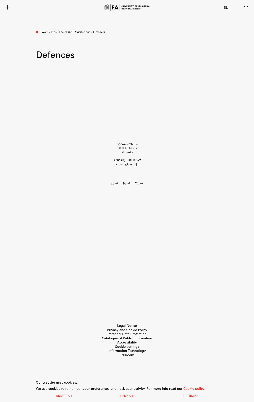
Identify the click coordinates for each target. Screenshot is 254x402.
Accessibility (127, 342)
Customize (189, 396)
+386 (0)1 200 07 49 (127, 160)
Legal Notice (127, 325)
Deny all (127, 396)
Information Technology (127, 350)
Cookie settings (127, 346)
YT (137, 183)
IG (124, 183)
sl (226, 7)
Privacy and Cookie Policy (127, 330)
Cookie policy (193, 388)
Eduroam (127, 355)
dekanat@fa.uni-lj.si (127, 164)
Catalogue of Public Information (127, 338)
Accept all (64, 396)
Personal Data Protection (127, 334)
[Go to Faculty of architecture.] (37, 32)
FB (112, 183)
